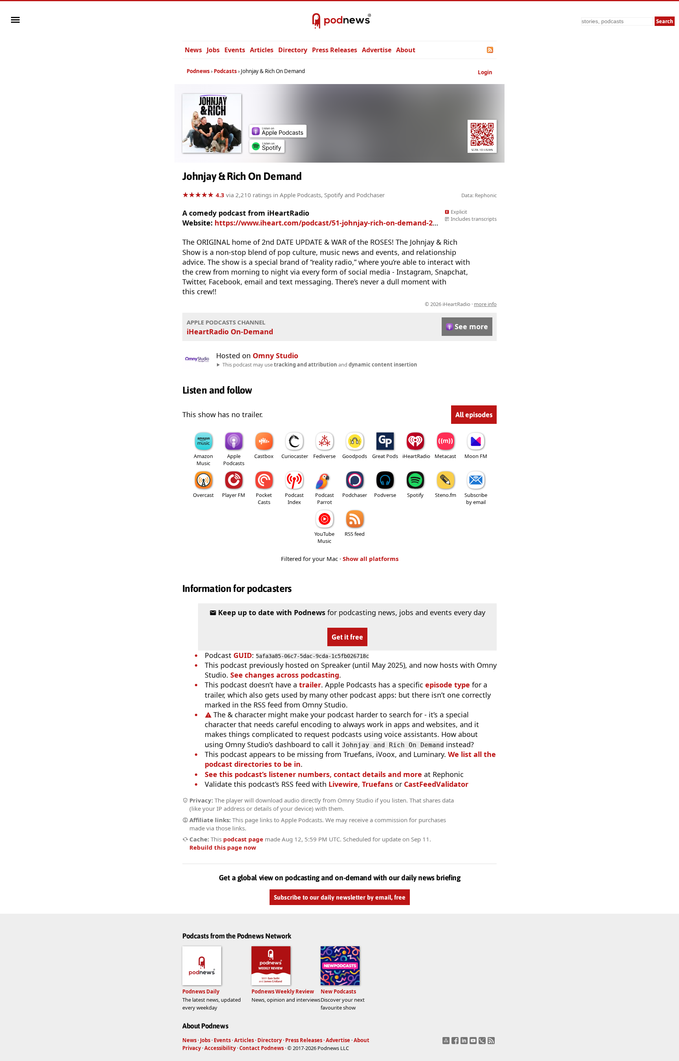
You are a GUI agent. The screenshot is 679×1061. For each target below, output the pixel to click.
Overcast (203, 494)
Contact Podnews (261, 1048)
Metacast (445, 456)
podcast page (243, 839)
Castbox (263, 456)
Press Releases (334, 50)
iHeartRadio (416, 456)
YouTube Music (324, 537)
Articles (261, 50)
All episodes (473, 414)
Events (234, 50)
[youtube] (474, 1042)
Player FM (233, 494)
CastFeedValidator (436, 784)
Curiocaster (294, 456)
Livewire (343, 784)
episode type (447, 684)
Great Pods (385, 456)
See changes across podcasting (284, 675)
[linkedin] (465, 1042)
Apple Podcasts (233, 460)
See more (471, 326)
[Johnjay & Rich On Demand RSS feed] (490, 50)
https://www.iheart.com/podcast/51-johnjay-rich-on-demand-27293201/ (339, 222)
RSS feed (355, 533)
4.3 (220, 195)
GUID (242, 655)
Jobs (213, 50)
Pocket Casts (264, 498)
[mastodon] (446, 1042)
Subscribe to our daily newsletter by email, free (340, 897)
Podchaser (354, 494)
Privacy (191, 1048)
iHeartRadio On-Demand (230, 331)
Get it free (347, 637)
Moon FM (475, 456)
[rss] (492, 1042)
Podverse (385, 494)
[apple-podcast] (277, 134)
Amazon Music (203, 460)
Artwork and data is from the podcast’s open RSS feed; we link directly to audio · (372, 304)
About (405, 50)
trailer (310, 684)
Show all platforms (370, 559)
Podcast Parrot (324, 498)
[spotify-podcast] (266, 150)
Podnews (198, 71)
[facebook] (456, 1042)
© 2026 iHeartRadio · (461, 304)
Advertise (376, 50)
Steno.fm (445, 494)
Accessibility (220, 1048)
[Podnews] (316, 21)
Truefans (377, 784)
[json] (483, 1042)
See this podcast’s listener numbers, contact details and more (313, 774)
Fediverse (324, 456)
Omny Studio (275, 355)
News (193, 50)
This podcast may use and (319, 364)
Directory (292, 50)
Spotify (415, 494)
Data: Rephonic (479, 195)
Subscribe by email (475, 498)
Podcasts (225, 71)
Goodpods (354, 456)
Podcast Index (294, 498)
